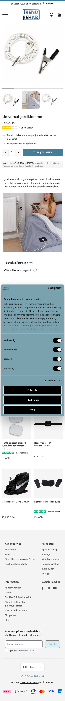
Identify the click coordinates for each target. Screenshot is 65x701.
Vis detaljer (50, 380)
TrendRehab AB (36, 676)
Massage (46, 554)
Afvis (32, 409)
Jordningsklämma (36, 166)
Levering (9, 592)
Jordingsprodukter (51, 163)
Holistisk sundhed (50, 564)
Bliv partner (10, 615)
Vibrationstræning (51, 559)
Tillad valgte (32, 400)
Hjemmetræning (50, 549)
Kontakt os (10, 554)
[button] (11, 100)
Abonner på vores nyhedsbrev (23, 631)
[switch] (57, 349)
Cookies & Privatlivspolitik (18, 597)
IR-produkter (48, 568)
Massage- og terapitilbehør (14, 166)
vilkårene (29, 650)
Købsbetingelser (13, 587)
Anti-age (46, 573)
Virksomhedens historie (16, 610)
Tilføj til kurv (42, 152)
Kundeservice (11, 549)
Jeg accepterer (22, 650)
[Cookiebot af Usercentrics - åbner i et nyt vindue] (48, 289)
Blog (7, 620)
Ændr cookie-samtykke (16, 564)
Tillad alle (32, 390)
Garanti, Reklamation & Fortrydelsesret (15, 603)
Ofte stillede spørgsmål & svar (20, 559)
